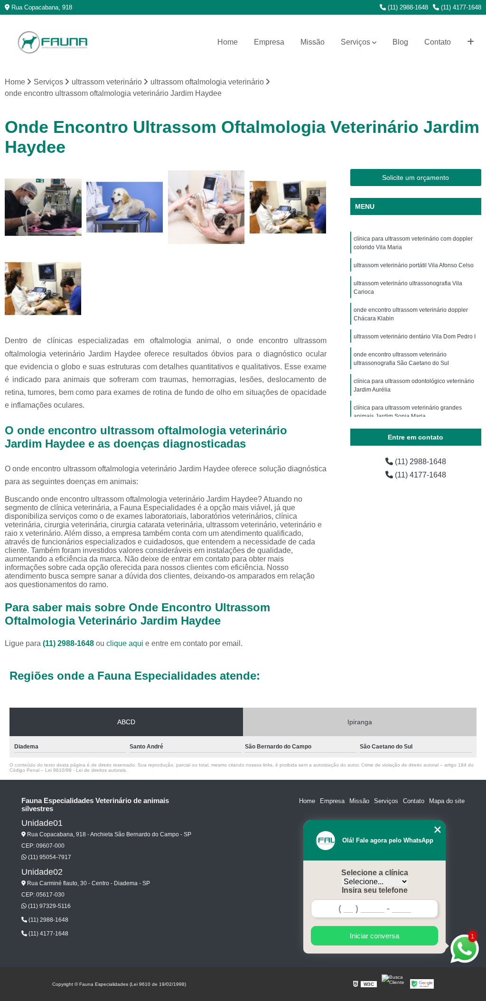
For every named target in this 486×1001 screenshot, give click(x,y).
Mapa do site (447, 801)
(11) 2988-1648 (407, 7)
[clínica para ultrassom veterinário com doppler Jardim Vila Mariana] (206, 207)
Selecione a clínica (374, 873)
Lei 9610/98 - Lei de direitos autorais (85, 770)
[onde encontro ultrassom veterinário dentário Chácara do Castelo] (43, 207)
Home (227, 42)
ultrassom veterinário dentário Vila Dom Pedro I (415, 336)
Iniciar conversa (374, 936)
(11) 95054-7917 (49, 857)
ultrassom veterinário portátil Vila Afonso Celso (414, 265)
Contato (437, 42)
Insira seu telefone (375, 890)
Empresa (269, 42)
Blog (400, 42)
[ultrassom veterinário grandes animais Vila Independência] (43, 288)
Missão (312, 42)
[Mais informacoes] (470, 42)
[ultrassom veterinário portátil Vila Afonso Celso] (288, 207)
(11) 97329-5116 (49, 906)
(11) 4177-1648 (460, 7)
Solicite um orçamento (415, 177)
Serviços (355, 42)
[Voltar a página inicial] (52, 42)
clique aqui (124, 643)
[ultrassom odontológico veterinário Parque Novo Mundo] (124, 207)
